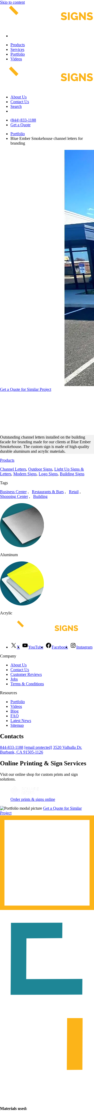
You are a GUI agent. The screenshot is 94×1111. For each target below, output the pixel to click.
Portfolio (17, 54)
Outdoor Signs (40, 469)
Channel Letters (13, 469)
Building (40, 496)
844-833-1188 (11, 747)
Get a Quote (20, 125)
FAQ (14, 716)
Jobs (14, 679)
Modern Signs (25, 474)
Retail (74, 491)
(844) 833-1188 (23, 120)
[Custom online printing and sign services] (24, 794)
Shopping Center (14, 496)
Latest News (20, 720)
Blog (14, 711)
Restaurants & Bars (48, 491)
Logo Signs (48, 474)
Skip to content (12, 2)
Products (17, 45)
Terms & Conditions (27, 684)
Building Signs (72, 474)
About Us (18, 97)
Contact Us (19, 101)
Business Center (13, 491)
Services (17, 49)
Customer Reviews (26, 674)
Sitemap (17, 725)
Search (16, 106)
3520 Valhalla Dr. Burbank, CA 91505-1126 (41, 749)
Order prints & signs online (32, 799)
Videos (16, 59)
